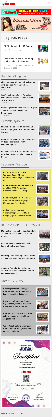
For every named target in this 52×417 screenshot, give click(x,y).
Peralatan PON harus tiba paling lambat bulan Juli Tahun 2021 (18, 59)
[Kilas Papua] (8, 3)
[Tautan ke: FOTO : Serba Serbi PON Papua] (43, 48)
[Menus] (49, 3)
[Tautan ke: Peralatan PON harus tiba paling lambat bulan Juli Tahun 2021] (43, 61)
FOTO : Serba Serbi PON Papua (18, 46)
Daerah (7, 65)
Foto (5, 50)
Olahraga (14, 65)
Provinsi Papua (25, 65)
